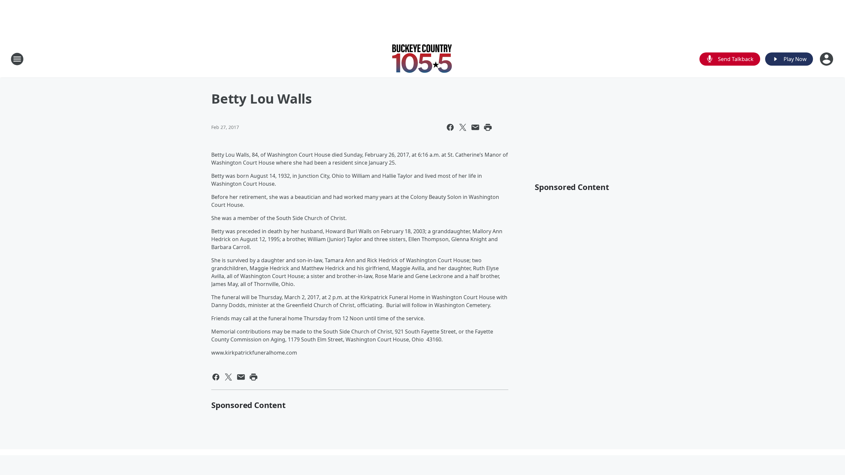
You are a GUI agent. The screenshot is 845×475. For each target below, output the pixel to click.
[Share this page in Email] (475, 127)
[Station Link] (422, 59)
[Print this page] (487, 127)
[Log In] (827, 59)
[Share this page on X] (462, 127)
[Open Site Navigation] (17, 59)
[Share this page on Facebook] (450, 127)
